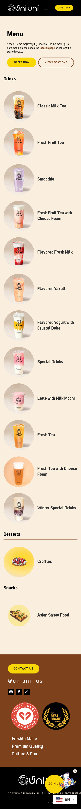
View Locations (56, 62)
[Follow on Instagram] (11, 692)
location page (47, 48)
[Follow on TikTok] (27, 692)
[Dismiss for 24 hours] (75, 771)
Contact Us (23, 668)
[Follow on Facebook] (19, 692)
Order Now (64, 8)
